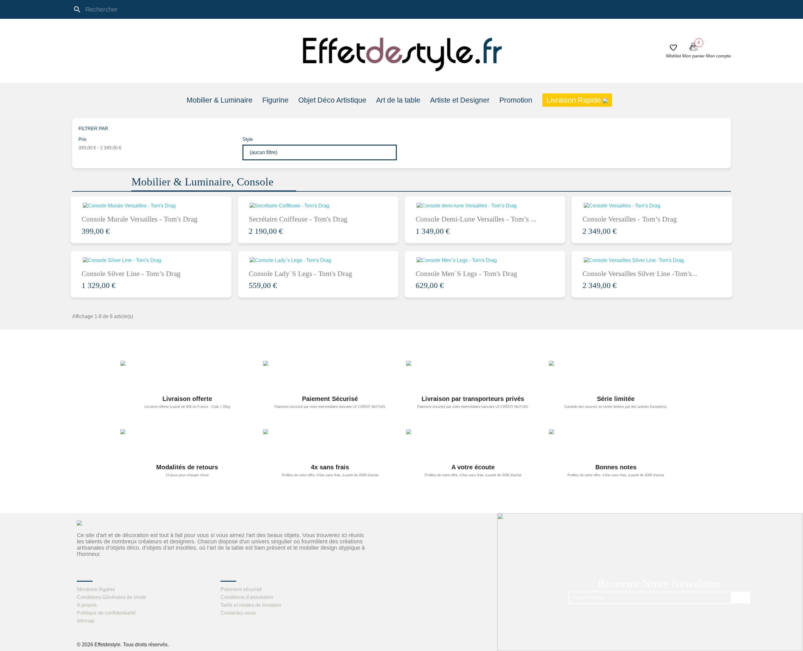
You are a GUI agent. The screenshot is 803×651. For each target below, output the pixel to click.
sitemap (85, 620)
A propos (87, 605)
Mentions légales (96, 589)
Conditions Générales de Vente (111, 597)
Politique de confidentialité (106, 613)
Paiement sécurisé (241, 589)
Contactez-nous (238, 613)
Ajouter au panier (158, 206)
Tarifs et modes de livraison (251, 605)
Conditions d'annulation (247, 597)
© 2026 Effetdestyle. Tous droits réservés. (123, 644)
